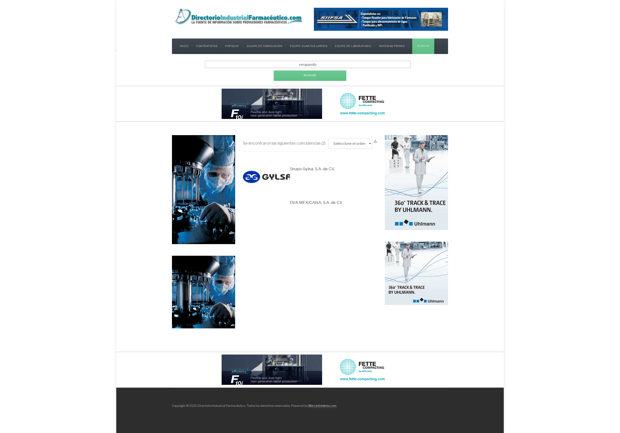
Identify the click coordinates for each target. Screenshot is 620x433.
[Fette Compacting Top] (310, 103)
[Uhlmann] (416, 273)
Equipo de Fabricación (264, 46)
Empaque (232, 46)
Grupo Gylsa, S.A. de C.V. (312, 168)
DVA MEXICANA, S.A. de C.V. (316, 202)
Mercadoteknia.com (322, 406)
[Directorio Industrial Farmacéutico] (239, 16)
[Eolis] (203, 292)
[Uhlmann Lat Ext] (416, 182)
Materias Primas (392, 46)
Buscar (423, 46)
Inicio (184, 46)
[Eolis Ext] (203, 189)
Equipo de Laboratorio (353, 46)
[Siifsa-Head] (381, 19)
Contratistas (206, 46)
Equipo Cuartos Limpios (308, 46)
